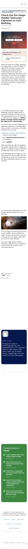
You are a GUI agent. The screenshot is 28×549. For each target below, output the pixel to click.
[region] (14, 547)
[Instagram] (9, 535)
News (6, 10)
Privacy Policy (17, 523)
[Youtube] (12, 535)
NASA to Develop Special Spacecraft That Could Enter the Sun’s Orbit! (15, 492)
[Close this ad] (27, 544)
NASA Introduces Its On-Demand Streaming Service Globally (15, 463)
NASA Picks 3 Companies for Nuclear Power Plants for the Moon (15, 472)
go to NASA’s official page (14, 133)
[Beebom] (6, 4)
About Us (6, 519)
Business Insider (8, 273)
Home (3, 10)
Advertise (9, 523)
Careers (13, 519)
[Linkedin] (15, 535)
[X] (19, 28)
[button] (22, 4)
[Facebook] (17, 28)
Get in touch (20, 519)
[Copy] (22, 28)
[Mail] (19, 535)
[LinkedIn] (14, 28)
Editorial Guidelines (14, 528)
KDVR (8, 275)
